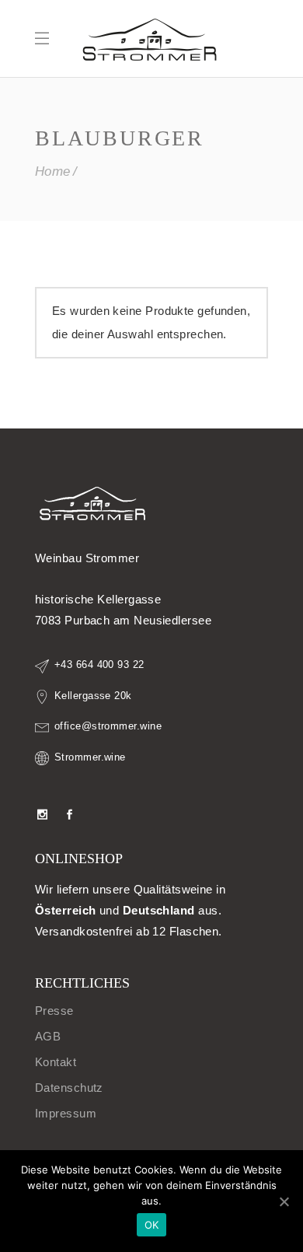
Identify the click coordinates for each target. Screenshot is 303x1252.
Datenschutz (69, 1087)
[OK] (283, 1201)
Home (53, 171)
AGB (48, 1036)
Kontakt (55, 1061)
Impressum (65, 1113)
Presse (54, 1010)
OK (152, 1225)
